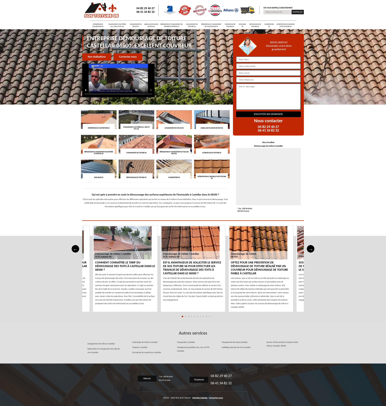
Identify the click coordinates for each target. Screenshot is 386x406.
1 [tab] (182, 316)
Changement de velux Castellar (235, 342)
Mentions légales (199, 398)
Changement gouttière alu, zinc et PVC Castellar (193, 349)
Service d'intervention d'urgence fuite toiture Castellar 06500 (282, 344)
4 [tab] (191, 316)
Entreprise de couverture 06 (98, 25)
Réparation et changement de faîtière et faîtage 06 (171, 25)
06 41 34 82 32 (145, 12)
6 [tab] (197, 316)
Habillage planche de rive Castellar (236, 347)
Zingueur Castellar (140, 347)
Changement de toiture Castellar (101, 344)
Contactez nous (128, 56)
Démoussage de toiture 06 (255, 25)
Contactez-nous (216, 398)
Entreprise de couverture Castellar (146, 352)
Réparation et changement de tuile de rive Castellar (103, 351)
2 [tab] (185, 316)
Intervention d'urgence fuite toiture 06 (286, 25)
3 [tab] (188, 316)
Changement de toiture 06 (192, 25)
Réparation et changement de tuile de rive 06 (211, 25)
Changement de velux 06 (136, 25)
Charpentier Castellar (186, 342)
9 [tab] (206, 316)
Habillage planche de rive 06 (151, 25)
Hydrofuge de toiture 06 (230, 25)
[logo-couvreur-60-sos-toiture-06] (101, 10)
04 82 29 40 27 (145, 8)
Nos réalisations (97, 56)
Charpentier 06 (269, 25)
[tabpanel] (193, 270)
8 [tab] (203, 316)
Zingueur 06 (242, 25)
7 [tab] (200, 316)
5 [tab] (194, 316)
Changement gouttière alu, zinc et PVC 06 (117, 25)
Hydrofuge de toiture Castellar (145, 342)
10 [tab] (209, 316)
